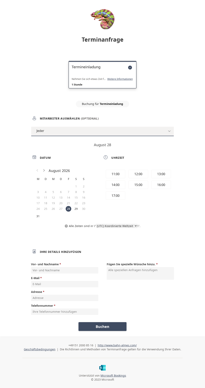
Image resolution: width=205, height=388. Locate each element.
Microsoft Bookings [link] (113, 375)
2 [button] (83, 186)
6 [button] (61, 192)
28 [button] (68, 209)
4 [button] (45, 192)
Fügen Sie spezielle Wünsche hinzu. (131, 264)
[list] (102, 78)
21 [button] (68, 203)
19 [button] (53, 203)
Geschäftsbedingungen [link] (39, 349)
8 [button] (76, 192)
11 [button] (45, 197)
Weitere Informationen (120, 79)
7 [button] (68, 192)
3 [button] (38, 192)
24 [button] (38, 209)
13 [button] (60, 197)
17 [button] (38, 203)
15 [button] (76, 197)
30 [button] (83, 209)
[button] (37, 170)
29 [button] (76, 209)
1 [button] (76, 186)
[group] (137, 185)
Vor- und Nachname (45, 264)
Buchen (102, 326)
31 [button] (38, 216)
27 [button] (60, 209)
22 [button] (76, 203)
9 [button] (83, 192)
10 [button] (38, 197)
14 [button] (68, 197)
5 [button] (53, 192)
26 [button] (53, 209)
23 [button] (83, 203)
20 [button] (60, 203)
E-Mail (35, 278)
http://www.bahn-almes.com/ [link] (117, 345)
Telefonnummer (42, 306)
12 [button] (53, 197)
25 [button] (45, 209)
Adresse (36, 292)
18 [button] (45, 203)
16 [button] (83, 197)
